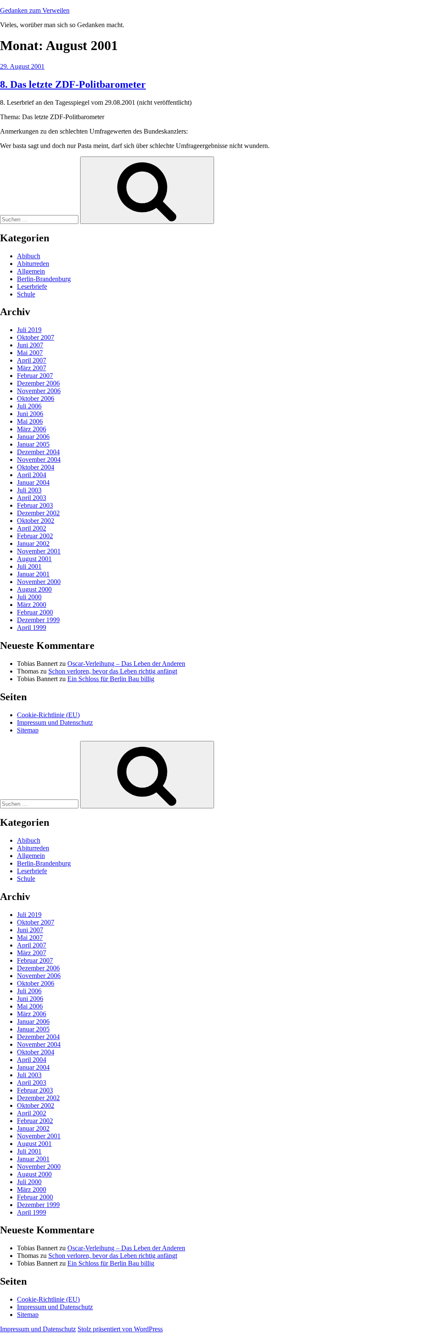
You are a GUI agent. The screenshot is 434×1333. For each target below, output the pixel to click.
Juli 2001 (29, 566)
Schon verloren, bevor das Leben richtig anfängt (112, 671)
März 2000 (31, 604)
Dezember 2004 (38, 452)
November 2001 (39, 551)
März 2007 (31, 368)
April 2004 (31, 474)
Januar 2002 (33, 543)
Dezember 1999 (38, 619)
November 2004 (39, 459)
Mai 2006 (30, 421)
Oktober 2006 (35, 398)
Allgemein (31, 271)
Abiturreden (33, 263)
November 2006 (39, 390)
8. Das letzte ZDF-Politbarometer (73, 84)
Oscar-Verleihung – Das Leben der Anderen (126, 663)
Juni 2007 (30, 345)
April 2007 (31, 360)
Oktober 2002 (35, 520)
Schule (26, 294)
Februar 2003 (35, 505)
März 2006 (31, 429)
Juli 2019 (29, 329)
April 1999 (31, 627)
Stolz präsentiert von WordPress (120, 1329)
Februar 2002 (35, 535)
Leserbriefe (32, 286)
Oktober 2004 (35, 467)
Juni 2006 (30, 413)
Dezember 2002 (38, 513)
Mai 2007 (30, 352)
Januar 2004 (33, 482)
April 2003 (31, 497)
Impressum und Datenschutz (55, 722)
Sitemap (28, 730)
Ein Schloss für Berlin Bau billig (110, 678)
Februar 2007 (35, 375)
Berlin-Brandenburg (44, 278)
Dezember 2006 (38, 383)
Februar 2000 (35, 612)
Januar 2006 (33, 436)
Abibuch (28, 256)
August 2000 (34, 589)
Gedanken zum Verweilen (35, 10)
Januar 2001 (33, 574)
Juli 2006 (29, 406)
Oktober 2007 (35, 337)
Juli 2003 (29, 490)
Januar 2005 (33, 444)
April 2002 (31, 528)
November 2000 (39, 581)
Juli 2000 (29, 597)
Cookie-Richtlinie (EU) (48, 714)
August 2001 (34, 558)
